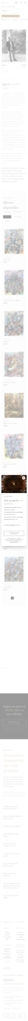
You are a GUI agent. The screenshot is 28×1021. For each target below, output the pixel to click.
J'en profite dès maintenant (14, 533)
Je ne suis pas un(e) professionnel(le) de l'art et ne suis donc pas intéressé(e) (14, 540)
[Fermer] (23, 478)
